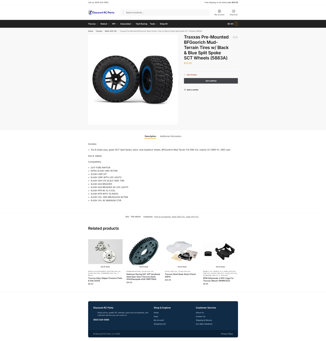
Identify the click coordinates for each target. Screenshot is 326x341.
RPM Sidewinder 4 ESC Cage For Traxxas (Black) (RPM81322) (218, 279)
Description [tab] (150, 136)
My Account (159, 320)
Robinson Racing (133, 271)
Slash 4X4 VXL (111, 31)
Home (90, 31)
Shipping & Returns (204, 320)
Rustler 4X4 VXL (114, 271)
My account (219, 14)
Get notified (105, 289)
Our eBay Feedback (204, 324)
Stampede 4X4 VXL (109, 273)
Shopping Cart (160, 324)
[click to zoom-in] (133, 79)
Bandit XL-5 (218, 271)
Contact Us (200, 316)
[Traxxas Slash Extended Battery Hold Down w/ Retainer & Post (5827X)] (234, 37)
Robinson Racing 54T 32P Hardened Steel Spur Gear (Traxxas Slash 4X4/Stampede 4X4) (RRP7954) (143, 276)
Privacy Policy (227, 334)
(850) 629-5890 (101, 2)
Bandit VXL (208, 271)
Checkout (234, 14)
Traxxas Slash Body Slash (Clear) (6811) (180, 275)
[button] (232, 24)
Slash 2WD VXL (178, 217)
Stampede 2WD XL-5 (211, 275)
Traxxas (99, 31)
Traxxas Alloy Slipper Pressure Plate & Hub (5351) (105, 279)
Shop (156, 316)
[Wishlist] (119, 238)
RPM (226, 271)
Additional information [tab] (170, 136)
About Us (200, 312)
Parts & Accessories (162, 217)
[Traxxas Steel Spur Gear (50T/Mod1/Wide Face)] (236, 37)
